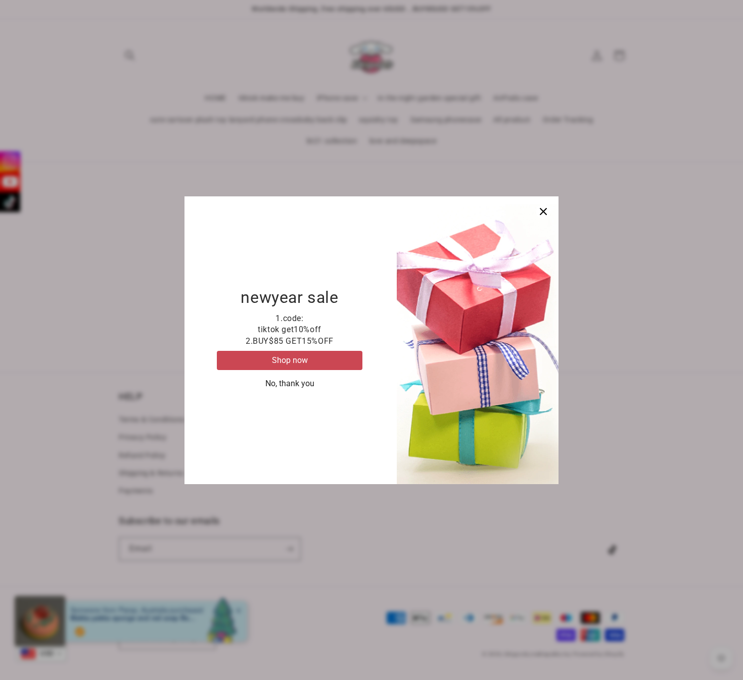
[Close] (543, 211)
